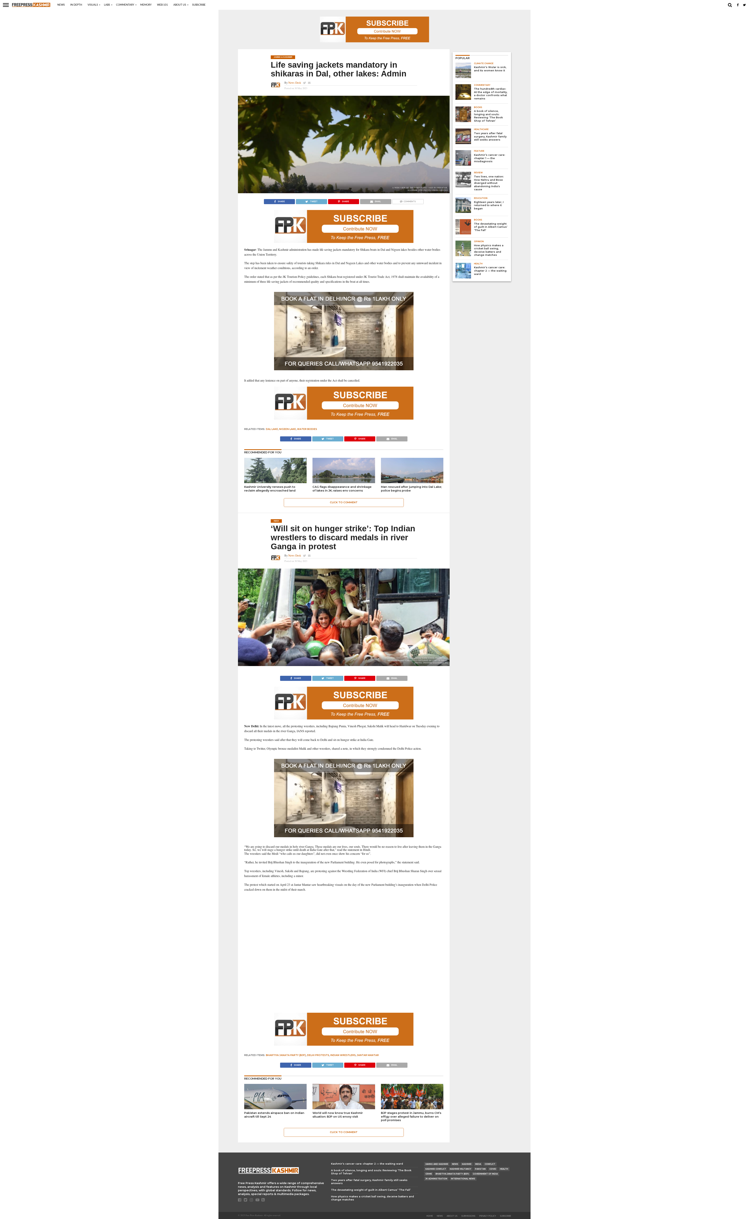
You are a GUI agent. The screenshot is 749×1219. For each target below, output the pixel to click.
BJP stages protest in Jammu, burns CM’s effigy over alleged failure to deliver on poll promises (411, 1116)
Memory (146, 5)
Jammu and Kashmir (436, 1164)
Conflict (490, 1164)
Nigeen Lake (287, 429)
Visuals (93, 5)
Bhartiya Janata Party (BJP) (286, 1055)
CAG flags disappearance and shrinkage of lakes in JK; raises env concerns (342, 488)
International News (463, 1178)
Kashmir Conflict (435, 1169)
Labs (107, 5)
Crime (428, 1174)
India (478, 1164)
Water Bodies (307, 429)
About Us (179, 5)
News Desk (294, 82)
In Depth (76, 5)
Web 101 (162, 5)
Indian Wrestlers (343, 1055)
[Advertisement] (343, 923)
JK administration (436, 1178)
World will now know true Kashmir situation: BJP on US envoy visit (337, 1114)
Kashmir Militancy (460, 1169)
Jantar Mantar (368, 1055)
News (61, 5)
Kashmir (466, 1164)
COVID (492, 1169)
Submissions (468, 1216)
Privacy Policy (487, 1216)
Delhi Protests (318, 1055)
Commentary (125, 5)
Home (429, 1216)
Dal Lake (272, 429)
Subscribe (199, 5)
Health (504, 1169)
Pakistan (480, 1169)
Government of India (485, 1174)
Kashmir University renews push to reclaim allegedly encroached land (270, 488)
